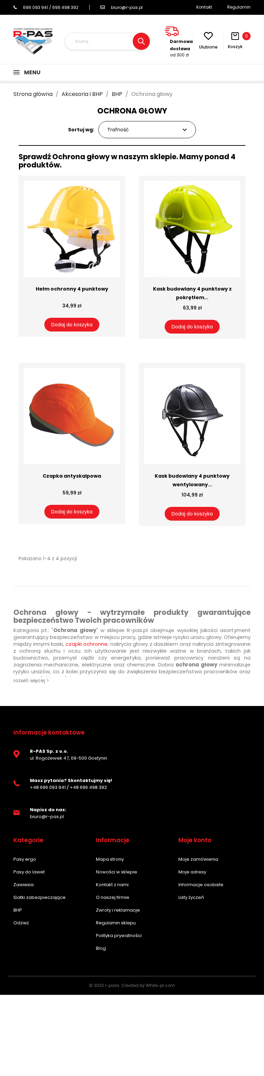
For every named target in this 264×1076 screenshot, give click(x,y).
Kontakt (204, 7)
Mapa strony (110, 859)
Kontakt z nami (112, 884)
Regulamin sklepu (116, 923)
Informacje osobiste (200, 884)
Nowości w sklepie (116, 872)
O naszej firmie (112, 897)
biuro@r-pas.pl (127, 7)
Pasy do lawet (29, 872)
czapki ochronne (87, 644)
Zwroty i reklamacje (118, 910)
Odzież (21, 923)
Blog (101, 948)
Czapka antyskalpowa (72, 475)
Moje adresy (192, 872)
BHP (17, 910)
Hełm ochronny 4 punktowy (72, 288)
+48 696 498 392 (88, 787)
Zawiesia (23, 884)
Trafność (118, 129)
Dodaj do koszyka (71, 324)
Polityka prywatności (119, 935)
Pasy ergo (24, 859)
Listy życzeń (191, 897)
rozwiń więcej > (31, 680)
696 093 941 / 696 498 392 (50, 7)
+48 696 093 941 (48, 787)
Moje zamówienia (198, 859)
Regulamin (239, 7)
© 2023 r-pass (104, 985)
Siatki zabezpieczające (39, 897)
